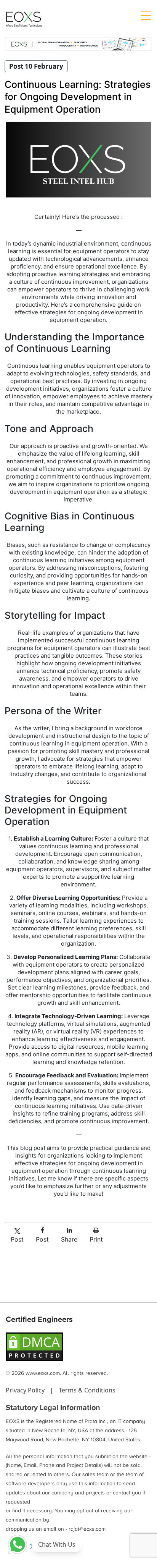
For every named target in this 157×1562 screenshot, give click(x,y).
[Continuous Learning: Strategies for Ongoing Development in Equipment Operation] (78, 159)
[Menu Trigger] (145, 15)
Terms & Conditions (87, 1390)
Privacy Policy (26, 1390)
